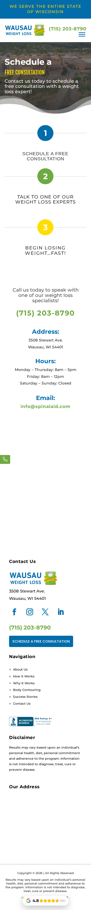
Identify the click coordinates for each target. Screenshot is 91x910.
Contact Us (21, 704)
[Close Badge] (67, 897)
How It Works (23, 676)
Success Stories (25, 697)
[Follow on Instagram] (29, 612)
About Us (20, 669)
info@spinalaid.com (45, 406)
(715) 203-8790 (67, 28)
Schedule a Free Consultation (41, 641)
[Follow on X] (45, 612)
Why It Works (24, 683)
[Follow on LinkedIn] (60, 612)
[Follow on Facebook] (14, 612)
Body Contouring (27, 690)
